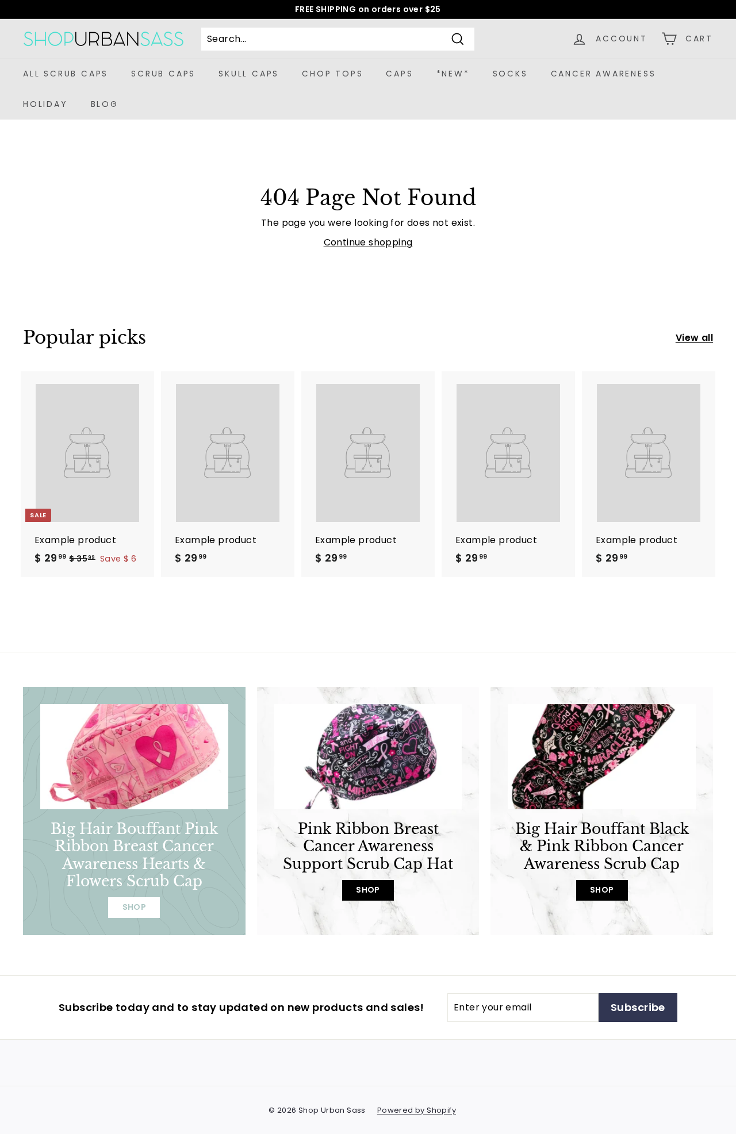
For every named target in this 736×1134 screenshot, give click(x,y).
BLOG (104, 104)
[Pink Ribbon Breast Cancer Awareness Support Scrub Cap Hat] (368, 757)
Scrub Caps (163, 73)
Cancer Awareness (603, 73)
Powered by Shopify (416, 1110)
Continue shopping (368, 242)
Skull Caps (248, 73)
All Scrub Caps (65, 73)
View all (694, 337)
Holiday (45, 104)
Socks (510, 73)
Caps (399, 73)
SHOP (134, 907)
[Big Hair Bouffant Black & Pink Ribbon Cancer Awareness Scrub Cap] (602, 757)
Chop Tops (332, 73)
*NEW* (453, 73)
